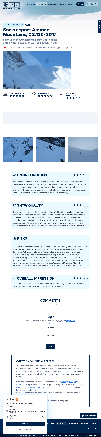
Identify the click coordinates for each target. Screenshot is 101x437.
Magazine (52, 4)
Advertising (56, 435)
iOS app (72, 382)
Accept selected (25, 429)
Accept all (25, 424)
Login (50, 346)
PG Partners (34, 435)
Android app (21, 384)
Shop (70, 4)
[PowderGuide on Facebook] (99, 21)
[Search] (92, 4)
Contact (23, 435)
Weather (31, 4)
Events (62, 4)
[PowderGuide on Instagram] (99, 24)
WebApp (64, 382)
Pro (27, 25)
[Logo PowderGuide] (11, 5)
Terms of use (68, 435)
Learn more (10, 406)
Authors (45, 435)
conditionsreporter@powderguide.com (32, 387)
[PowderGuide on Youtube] (99, 27)
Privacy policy (91, 435)
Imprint (79, 435)
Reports (41, 4)
